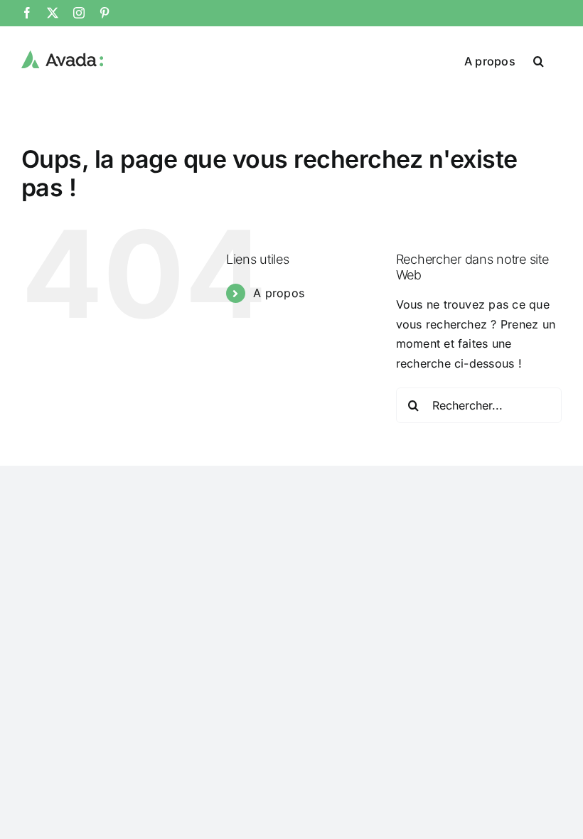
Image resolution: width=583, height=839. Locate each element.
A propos (278, 293)
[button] (538, 59)
